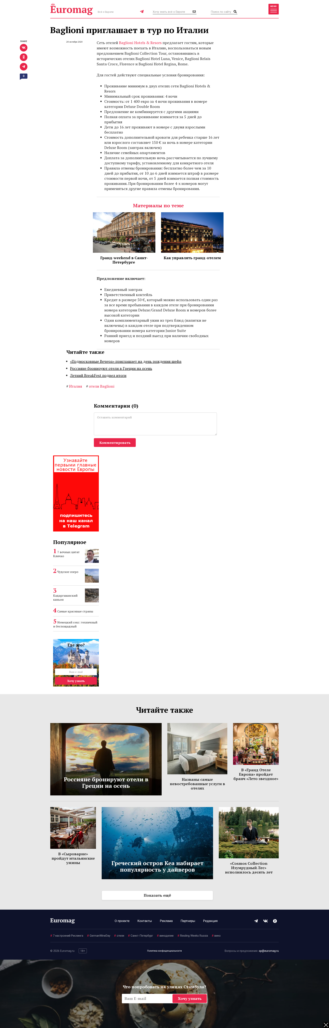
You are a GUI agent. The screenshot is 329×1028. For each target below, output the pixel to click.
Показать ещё (157, 895)
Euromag (71, 9)
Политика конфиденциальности (164, 951)
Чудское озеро (67, 572)
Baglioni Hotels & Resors (140, 42)
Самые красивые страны (75, 611)
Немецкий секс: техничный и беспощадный (75, 624)
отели (119, 935)
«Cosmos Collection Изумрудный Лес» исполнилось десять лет (249, 868)
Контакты (144, 921)
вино (216, 935)
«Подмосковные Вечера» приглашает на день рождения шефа (125, 361)
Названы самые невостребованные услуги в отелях (197, 784)
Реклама (166, 921)
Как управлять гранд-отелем (192, 257)
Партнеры (188, 921)
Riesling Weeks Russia (192, 935)
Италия (74, 386)
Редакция (210, 921)
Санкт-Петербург (140, 935)
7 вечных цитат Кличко (66, 554)
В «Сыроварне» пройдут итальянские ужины (73, 858)
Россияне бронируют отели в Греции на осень (111, 368)
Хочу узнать (76, 681)
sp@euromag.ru (269, 951)
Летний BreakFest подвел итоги (98, 375)
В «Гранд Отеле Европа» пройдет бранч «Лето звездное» (255, 774)
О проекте (122, 921)
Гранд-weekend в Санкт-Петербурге (124, 260)
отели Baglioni (100, 386)
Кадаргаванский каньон (65, 597)
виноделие (165, 935)
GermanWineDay (98, 935)
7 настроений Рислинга (66, 935)
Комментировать (114, 442)
